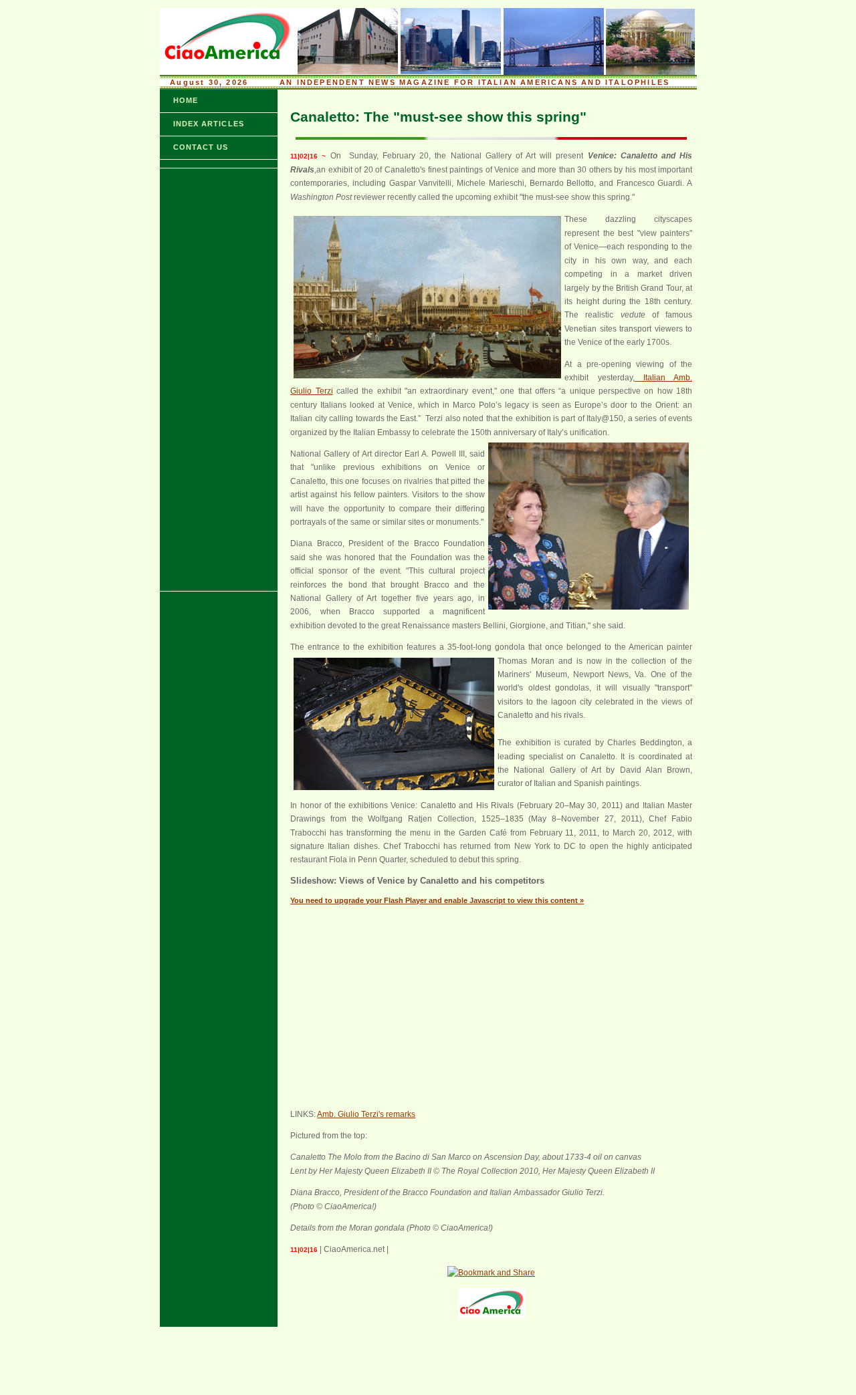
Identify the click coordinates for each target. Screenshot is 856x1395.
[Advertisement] (200, 379)
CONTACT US (201, 147)
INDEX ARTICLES (208, 124)
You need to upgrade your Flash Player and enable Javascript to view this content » (437, 900)
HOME (185, 100)
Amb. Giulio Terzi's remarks (366, 1114)
